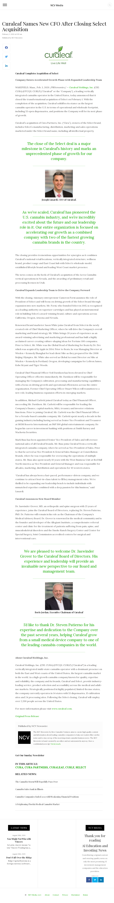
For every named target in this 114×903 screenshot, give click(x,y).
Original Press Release (27, 716)
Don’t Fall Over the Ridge (19, 857)
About (47, 895)
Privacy (65, 895)
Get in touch (55, 744)
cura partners (36, 767)
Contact (56, 895)
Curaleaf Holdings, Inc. (81, 87)
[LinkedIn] (6, 67)
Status (85, 895)
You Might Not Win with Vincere (19, 840)
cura (19, 767)
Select (81, 767)
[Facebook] (6, 49)
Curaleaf (56, 767)
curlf (69, 767)
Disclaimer (75, 895)
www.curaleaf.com (62, 708)
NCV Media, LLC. (35, 895)
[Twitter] (6, 58)
